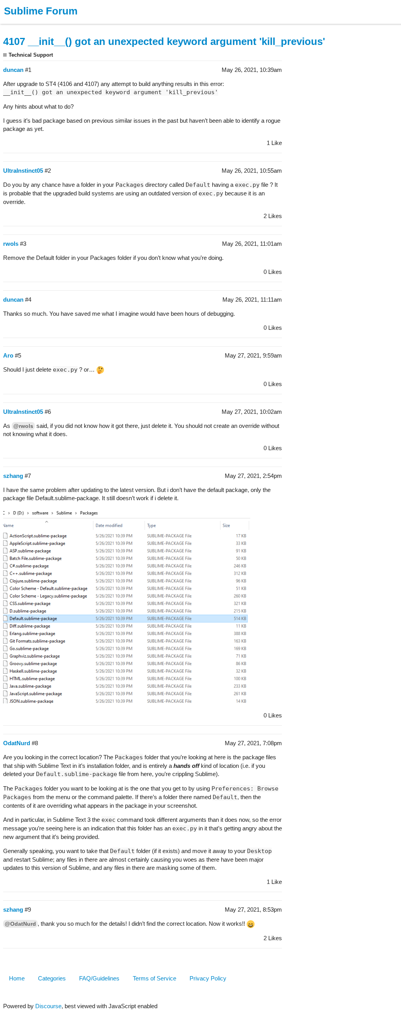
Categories (52, 978)
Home (17, 978)
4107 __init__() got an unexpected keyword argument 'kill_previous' (164, 41)
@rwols (23, 426)
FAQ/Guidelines (99, 978)
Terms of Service (154, 978)
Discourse (48, 1006)
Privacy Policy (208, 978)
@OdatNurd (20, 924)
